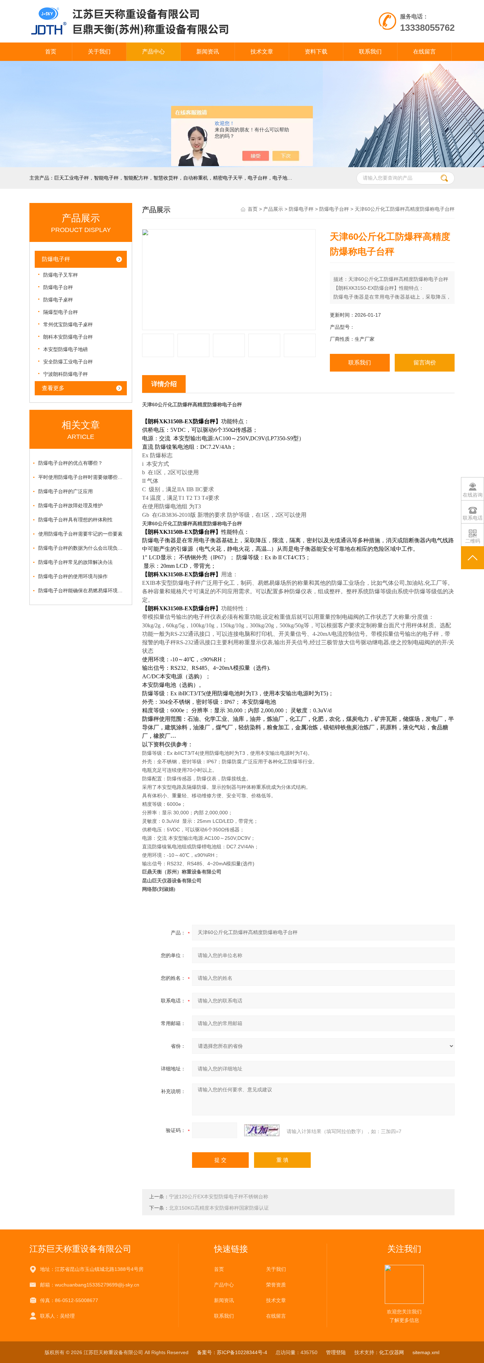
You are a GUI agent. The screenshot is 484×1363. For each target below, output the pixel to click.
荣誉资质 (276, 1285)
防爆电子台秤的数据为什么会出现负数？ (82, 548)
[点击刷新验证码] (262, 1130)
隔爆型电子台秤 (60, 312)
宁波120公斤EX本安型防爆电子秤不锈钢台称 (218, 1196)
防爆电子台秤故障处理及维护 (70, 505)
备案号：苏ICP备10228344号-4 (232, 1352)
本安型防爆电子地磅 (65, 349)
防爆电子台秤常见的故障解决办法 (75, 562)
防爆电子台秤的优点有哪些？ (70, 463)
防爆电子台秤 (58, 287)
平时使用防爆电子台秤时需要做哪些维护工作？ (82, 477)
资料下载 (316, 52)
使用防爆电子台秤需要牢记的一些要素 (80, 534)
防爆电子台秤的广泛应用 (65, 491)
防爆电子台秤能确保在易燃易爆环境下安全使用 (82, 590)
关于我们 (99, 52)
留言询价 (424, 363)
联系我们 (370, 52)
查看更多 (53, 388)
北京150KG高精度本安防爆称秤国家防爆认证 (219, 1208)
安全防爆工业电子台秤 (68, 361)
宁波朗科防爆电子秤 (65, 374)
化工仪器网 (391, 1352)
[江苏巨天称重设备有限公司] (160, 7)
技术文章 (262, 52)
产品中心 (153, 52)
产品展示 (273, 209)
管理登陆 (336, 1352)
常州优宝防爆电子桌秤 (68, 324)
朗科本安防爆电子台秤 (68, 337)
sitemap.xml (425, 1352)
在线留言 (424, 52)
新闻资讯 (207, 52)
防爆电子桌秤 (58, 299)
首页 (50, 52)
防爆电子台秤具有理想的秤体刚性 (75, 519)
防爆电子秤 (56, 259)
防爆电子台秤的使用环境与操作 (73, 576)
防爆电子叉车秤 (60, 275)
